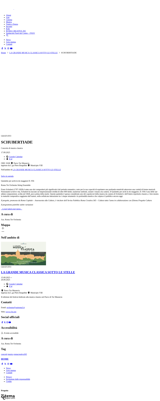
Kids (8, 29)
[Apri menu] (2, 11)
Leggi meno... (16, 209)
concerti (4, 354)
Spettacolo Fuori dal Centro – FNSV (20, 33)
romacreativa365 (20, 354)
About (8, 15)
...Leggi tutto (6, 209)
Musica (9, 22)
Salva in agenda (7, 176)
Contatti (9, 44)
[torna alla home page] (11, 5)
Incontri (9, 26)
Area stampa (11, 42)
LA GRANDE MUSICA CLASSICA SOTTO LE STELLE (33, 53)
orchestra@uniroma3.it (16, 307)
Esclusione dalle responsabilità (18, 379)
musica (10, 354)
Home (3, 53)
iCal (10, 159)
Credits (9, 381)
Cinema (9, 20)
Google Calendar (15, 157)
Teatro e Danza (12, 24)
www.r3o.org (11, 312)
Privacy (9, 377)
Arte (8, 17)
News (8, 40)
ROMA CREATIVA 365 (16, 31)
